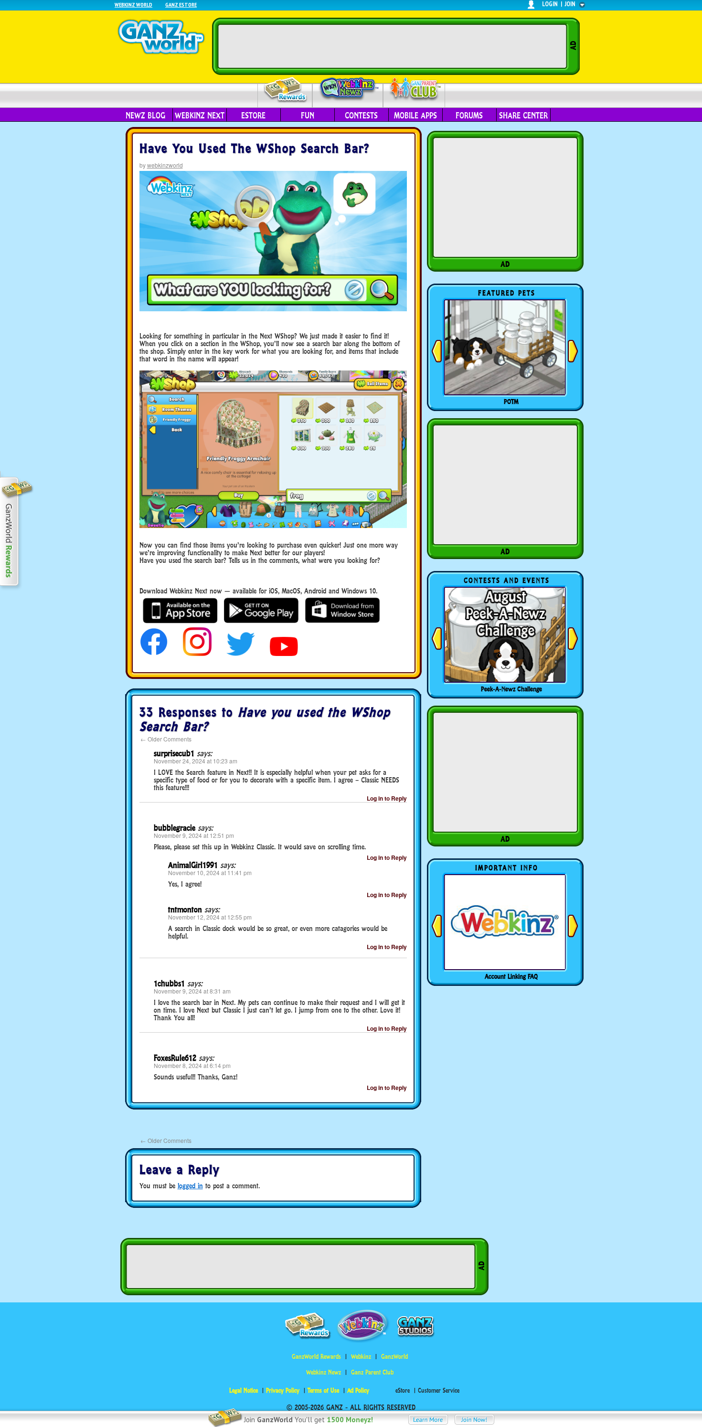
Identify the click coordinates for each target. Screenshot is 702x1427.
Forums (469, 115)
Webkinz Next (199, 115)
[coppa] (153, 653)
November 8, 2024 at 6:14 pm (192, 1065)
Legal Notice (243, 1390)
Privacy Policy (282, 1390)
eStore (253, 115)
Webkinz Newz (348, 89)
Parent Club (414, 89)
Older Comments (165, 739)
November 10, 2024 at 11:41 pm (210, 872)
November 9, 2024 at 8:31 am (192, 991)
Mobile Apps (415, 115)
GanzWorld (394, 1356)
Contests (361, 115)
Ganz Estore (181, 4)
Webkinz (361, 1356)
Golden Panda (511, 401)
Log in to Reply (387, 798)
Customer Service (438, 1390)
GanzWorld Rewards (316, 1356)
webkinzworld (165, 165)
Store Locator (511, 976)
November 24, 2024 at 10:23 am (195, 761)
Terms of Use (323, 1390)
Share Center (523, 115)
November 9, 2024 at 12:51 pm (194, 835)
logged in (190, 1186)
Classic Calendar (511, 689)
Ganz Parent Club (372, 1372)
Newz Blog (145, 115)
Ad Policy (358, 1390)
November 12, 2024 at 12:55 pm (210, 917)
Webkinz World (133, 4)
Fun (307, 115)
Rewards (286, 90)
